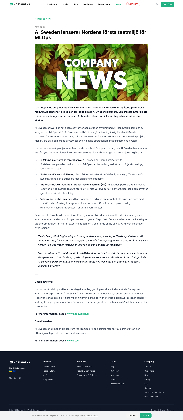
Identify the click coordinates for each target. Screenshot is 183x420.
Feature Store (49, 371)
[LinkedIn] (10, 378)
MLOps (46, 375)
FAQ (146, 384)
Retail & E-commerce (86, 371)
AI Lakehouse (49, 366)
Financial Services (84, 366)
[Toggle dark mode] (157, 4)
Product (51, 4)
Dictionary (88, 4)
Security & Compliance (154, 392)
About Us (148, 366)
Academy (115, 375)
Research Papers (118, 384)
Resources (103, 4)
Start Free (167, 4)
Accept (145, 415)
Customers (149, 371)
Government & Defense (87, 375)
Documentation (151, 396)
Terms (153, 410)
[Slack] (20, 378)
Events (113, 379)
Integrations (48, 379)
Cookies (170, 410)
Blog (76, 4)
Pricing (66, 4)
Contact (147, 388)
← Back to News (43, 18)
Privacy (161, 410)
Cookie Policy (92, 415)
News (118, 4)
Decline (132, 415)
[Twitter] (15, 378)
